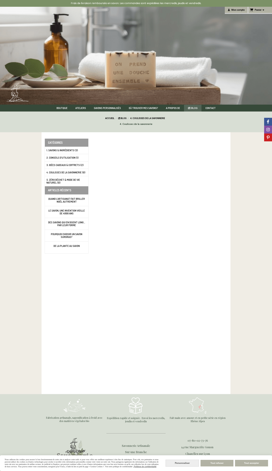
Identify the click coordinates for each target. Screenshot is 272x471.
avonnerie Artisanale (136, 446)
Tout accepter (251, 463)
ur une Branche (137, 452)
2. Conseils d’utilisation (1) (62, 157)
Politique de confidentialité (144, 467)
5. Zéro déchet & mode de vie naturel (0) (63, 181)
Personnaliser (182, 463)
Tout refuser (217, 463)
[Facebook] (268, 122)
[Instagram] (268, 129)
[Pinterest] (268, 137)
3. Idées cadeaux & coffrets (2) (65, 165)
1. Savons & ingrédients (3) (62, 150)
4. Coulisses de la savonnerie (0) (65, 172)
